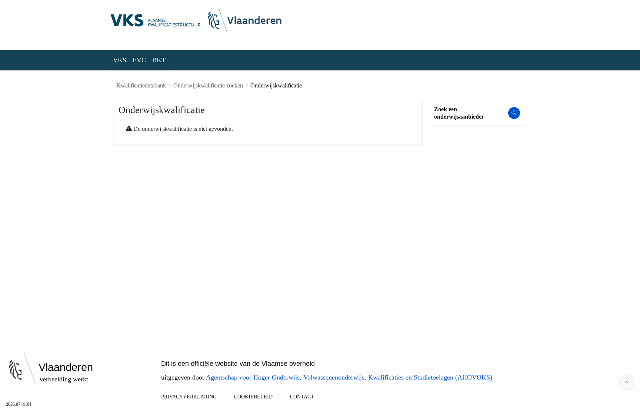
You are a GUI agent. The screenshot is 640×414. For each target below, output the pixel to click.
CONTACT (302, 397)
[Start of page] (626, 382)
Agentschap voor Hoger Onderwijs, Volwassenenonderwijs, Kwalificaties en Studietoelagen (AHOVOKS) (349, 377)
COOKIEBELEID (253, 397)
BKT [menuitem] (159, 60)
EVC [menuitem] (139, 60)
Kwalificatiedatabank (141, 86)
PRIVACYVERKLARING (189, 397)
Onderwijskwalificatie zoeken (208, 86)
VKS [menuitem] (119, 60)
